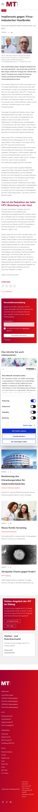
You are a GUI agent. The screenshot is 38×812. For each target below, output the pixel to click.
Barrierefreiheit (26, 790)
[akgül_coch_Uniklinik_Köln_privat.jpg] (16, 44)
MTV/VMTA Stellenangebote (9, 707)
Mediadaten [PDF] (27, 794)
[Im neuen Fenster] (6, 802)
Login (3, 761)
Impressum (25, 782)
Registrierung (5, 758)
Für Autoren (4, 773)
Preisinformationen (6, 752)
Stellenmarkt (8, 650)
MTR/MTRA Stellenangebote (9, 704)
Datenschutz (25, 328)
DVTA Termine (5, 740)
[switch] (32, 406)
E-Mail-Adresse (8, 321)
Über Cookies (26, 788)
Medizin (4, 10)
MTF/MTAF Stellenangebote (9, 698)
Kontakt (3, 755)
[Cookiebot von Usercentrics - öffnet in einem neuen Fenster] (28, 369)
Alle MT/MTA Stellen (7, 695)
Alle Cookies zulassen (19, 431)
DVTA (3, 712)
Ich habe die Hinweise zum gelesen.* (18, 329)
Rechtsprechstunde (6, 716)
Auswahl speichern (19, 436)
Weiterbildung (5, 730)
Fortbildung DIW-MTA (7, 743)
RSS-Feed (4, 770)
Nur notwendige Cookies (19, 441)
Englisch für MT (5, 737)
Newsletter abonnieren (19, 335)
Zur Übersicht (7, 292)
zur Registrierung (12, 621)
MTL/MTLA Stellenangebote (9, 701)
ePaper (24, 796)
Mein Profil (4, 764)
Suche (3, 767)
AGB (23, 792)
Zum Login (10, 626)
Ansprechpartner (6, 719)
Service (3, 748)
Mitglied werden (6, 722)
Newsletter (25, 784)
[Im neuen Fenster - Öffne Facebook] (2, 802)
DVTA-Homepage (6, 725)
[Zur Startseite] (12, 4)
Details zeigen (27, 425)
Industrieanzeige (9, 653)
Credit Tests (4, 734)
